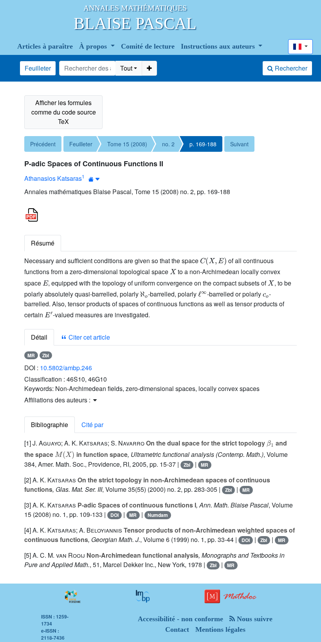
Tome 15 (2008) (127, 144)
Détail (39, 337)
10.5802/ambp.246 (66, 367)
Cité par (92, 424)
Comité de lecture (148, 46)
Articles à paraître (45, 46)
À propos (94, 46)
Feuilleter (38, 68)
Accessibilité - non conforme (180, 619)
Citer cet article (88, 337)
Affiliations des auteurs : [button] (58, 399)
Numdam (158, 514)
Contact (177, 629)
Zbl (45, 355)
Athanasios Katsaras (53, 178)
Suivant (239, 144)
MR (31, 355)
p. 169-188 (202, 144)
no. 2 (168, 144)
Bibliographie (49, 424)
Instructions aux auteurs (219, 46)
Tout (126, 68)
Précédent (43, 144)
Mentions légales (220, 629)
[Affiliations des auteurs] (94, 179)
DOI (114, 514)
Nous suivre (253, 619)
